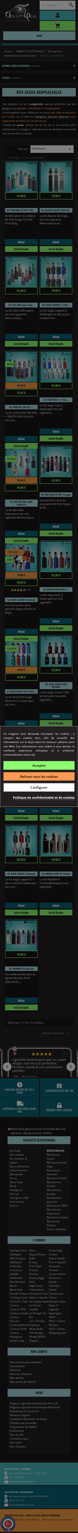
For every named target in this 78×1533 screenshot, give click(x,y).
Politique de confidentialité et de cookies (44, 797)
